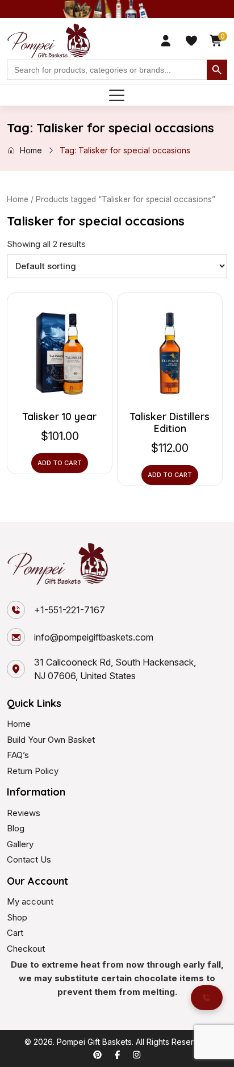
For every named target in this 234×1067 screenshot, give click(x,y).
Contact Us (29, 859)
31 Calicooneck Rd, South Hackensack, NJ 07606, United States (115, 668)
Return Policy (32, 770)
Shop (17, 917)
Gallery (20, 844)
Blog (15, 828)
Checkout (26, 948)
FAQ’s (18, 755)
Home (31, 150)
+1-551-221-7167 (69, 610)
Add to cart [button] (59, 463)
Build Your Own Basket (51, 739)
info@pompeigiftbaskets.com (93, 637)
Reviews (23, 812)
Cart (15, 932)
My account (30, 901)
